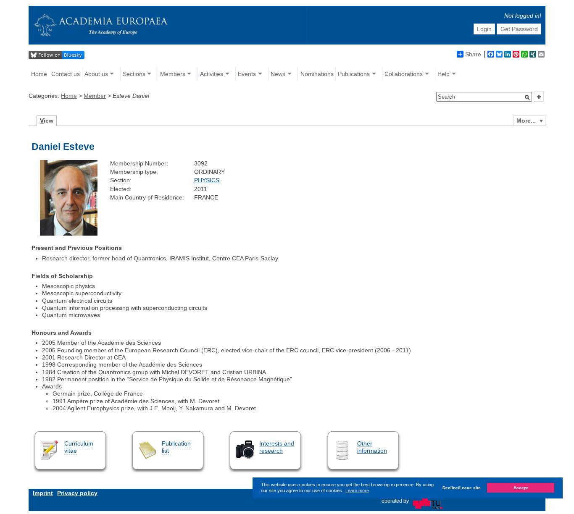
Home (39, 74)
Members (172, 74)
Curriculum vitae (78, 447)
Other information (372, 447)
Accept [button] (520, 488)
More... (526, 120)
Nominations (317, 74)
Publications (354, 74)
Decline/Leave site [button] (461, 488)
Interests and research (276, 447)
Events (247, 74)
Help (443, 74)
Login (484, 29)
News (278, 74)
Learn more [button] (357, 490)
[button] (527, 97)
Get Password (519, 29)
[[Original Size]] (68, 233)
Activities (211, 74)
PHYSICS (206, 180)
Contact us (65, 74)
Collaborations (403, 74)
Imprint (43, 493)
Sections (134, 74)
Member (95, 95)
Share (473, 54)
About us (96, 74)
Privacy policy (77, 493)
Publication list (176, 447)
